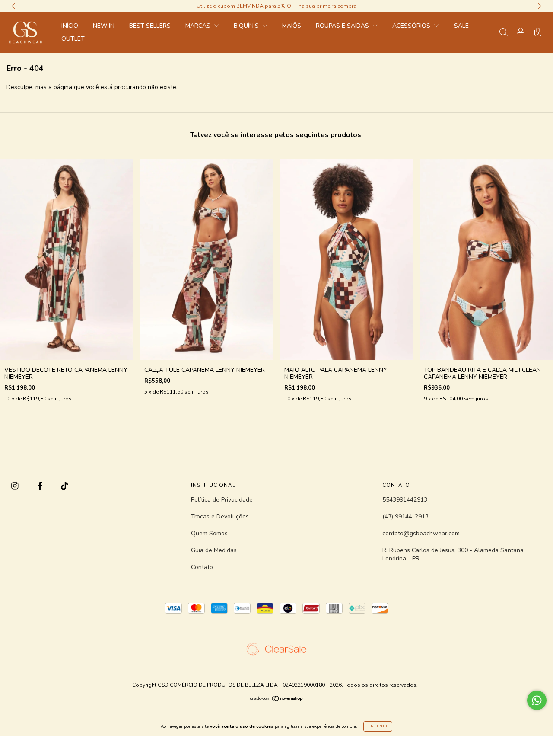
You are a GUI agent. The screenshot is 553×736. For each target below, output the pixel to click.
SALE (461, 26)
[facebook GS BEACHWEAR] (41, 486)
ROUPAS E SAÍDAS (343, 26)
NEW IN (103, 26)
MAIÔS (291, 26)
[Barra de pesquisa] (503, 33)
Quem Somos (209, 533)
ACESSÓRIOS (412, 26)
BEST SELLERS (150, 26)
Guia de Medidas (214, 550)
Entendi (378, 726)
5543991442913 (404, 500)
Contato (202, 567)
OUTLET (73, 39)
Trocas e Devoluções (220, 516)
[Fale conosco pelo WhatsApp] (537, 700)
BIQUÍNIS (247, 26)
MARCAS (198, 26)
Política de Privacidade (222, 500)
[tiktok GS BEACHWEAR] (64, 486)
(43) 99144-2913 (405, 516)
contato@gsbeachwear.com (421, 533)
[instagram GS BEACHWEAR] (15, 486)
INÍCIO (69, 26)
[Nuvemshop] (277, 699)
